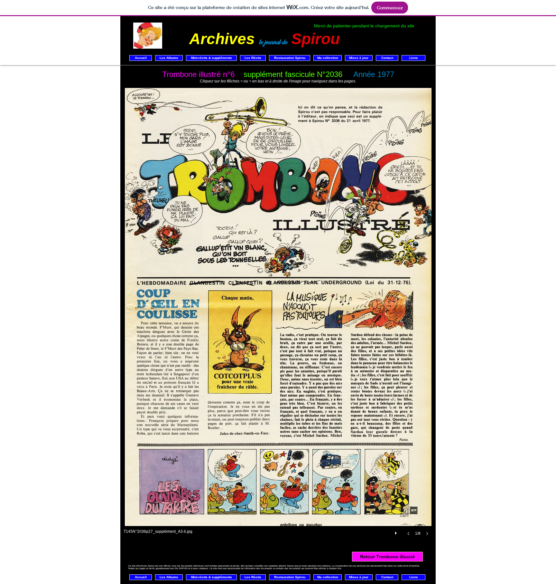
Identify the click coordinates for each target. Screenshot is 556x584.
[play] (396, 531)
